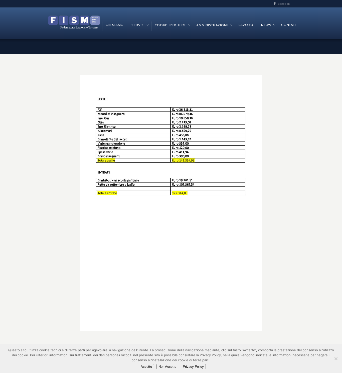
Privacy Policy (193, 366)
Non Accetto (167, 366)
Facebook (283, 4)
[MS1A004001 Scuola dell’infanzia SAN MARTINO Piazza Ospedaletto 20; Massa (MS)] (171, 203)
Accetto (146, 366)
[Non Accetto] (335, 358)
